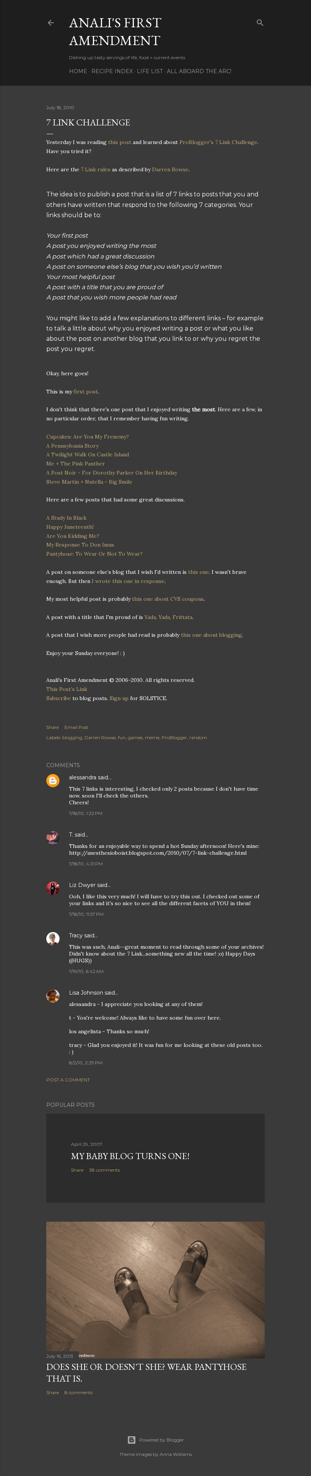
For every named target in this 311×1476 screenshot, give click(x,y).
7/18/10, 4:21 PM (86, 863)
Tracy (76, 935)
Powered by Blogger (161, 1440)
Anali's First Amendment (115, 31)
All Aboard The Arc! (199, 71)
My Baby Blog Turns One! (130, 1156)
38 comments (104, 1170)
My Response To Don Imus (80, 544)
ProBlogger (174, 737)
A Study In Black (66, 517)
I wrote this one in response (128, 581)
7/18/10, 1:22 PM (85, 813)
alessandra (82, 777)
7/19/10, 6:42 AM (86, 971)
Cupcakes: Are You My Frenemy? (87, 436)
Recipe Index (112, 71)
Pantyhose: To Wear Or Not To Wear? (94, 553)
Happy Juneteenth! (70, 526)
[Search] (260, 21)
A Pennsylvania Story (72, 445)
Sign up (119, 698)
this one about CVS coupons (168, 598)
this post (120, 142)
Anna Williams (176, 1454)
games (135, 737)
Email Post (76, 727)
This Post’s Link (66, 689)
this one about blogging (211, 634)
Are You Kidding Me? (72, 536)
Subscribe (58, 698)
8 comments (78, 1392)
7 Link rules (95, 169)
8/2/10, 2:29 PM (85, 1062)
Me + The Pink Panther (75, 463)
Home (78, 71)
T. (71, 834)
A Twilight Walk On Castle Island (87, 454)
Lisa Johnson (86, 992)
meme (152, 737)
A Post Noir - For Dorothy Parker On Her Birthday (111, 472)
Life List (150, 71)
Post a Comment (68, 1080)
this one (198, 572)
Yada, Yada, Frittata (168, 617)
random (198, 737)
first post (86, 391)
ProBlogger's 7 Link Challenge (218, 142)
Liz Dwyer (82, 885)
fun (122, 737)
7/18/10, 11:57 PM (86, 914)
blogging (72, 737)
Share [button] (52, 727)
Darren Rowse (170, 169)
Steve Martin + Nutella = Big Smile (89, 481)
